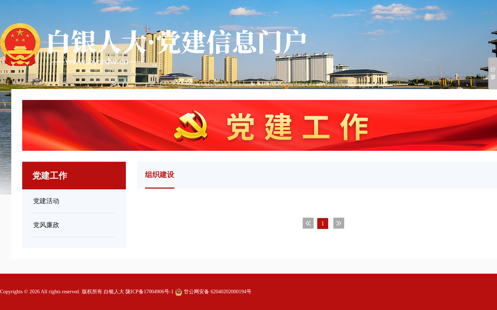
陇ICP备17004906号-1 (150, 291)
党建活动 (46, 201)
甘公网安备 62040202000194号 (216, 291)
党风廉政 (46, 225)
